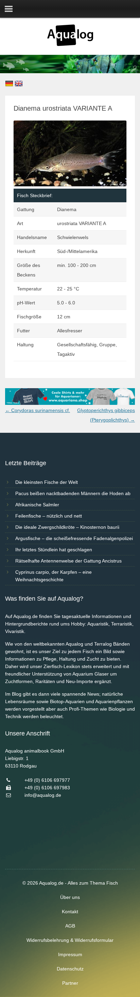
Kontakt (70, 911)
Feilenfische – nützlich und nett (48, 516)
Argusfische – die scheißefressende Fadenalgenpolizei (74, 538)
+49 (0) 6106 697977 (47, 780)
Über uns (70, 897)
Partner (70, 983)
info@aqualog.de (42, 795)
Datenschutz (70, 968)
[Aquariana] (70, 403)
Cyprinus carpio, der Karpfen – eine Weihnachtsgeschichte (53, 575)
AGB (70, 926)
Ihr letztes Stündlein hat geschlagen (53, 549)
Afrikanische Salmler (37, 504)
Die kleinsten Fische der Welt (46, 482)
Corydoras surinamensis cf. (37, 410)
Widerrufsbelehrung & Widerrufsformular (70, 940)
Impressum (70, 954)
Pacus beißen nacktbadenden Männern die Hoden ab (72, 493)
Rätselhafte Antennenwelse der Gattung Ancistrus (68, 561)
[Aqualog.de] (70, 44)
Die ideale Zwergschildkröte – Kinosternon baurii (67, 527)
